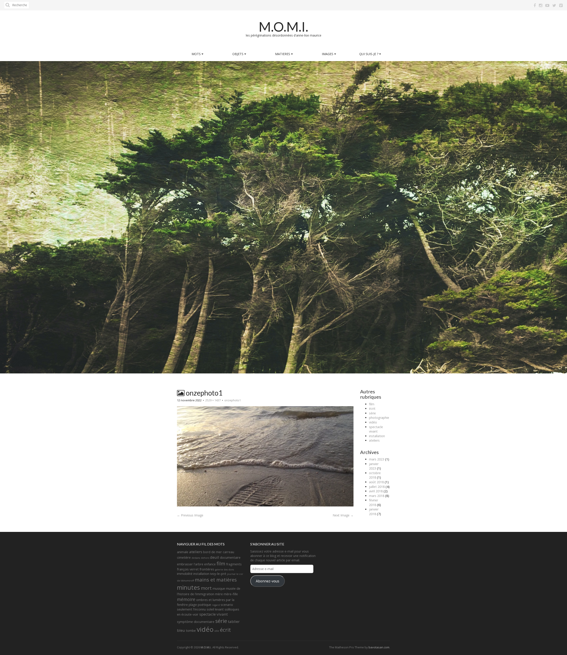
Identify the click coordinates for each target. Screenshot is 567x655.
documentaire (230, 557)
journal (231, 574)
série (372, 413)
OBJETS (238, 54)
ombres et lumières (210, 600)
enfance (210, 564)
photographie (379, 417)
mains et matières (216, 579)
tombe (191, 630)
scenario (227, 605)
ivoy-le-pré (218, 574)
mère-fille (231, 594)
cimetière (184, 557)
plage (193, 605)
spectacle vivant (376, 429)
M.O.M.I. (283, 27)
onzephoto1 (232, 400)
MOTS (197, 54)
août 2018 (376, 482)
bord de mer (212, 552)
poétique (204, 605)
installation (377, 436)
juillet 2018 (377, 487)
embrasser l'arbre (190, 564)
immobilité (184, 574)
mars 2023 (376, 459)
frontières (207, 569)
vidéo (373, 422)
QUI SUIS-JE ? (369, 54)
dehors (205, 557)
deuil (214, 557)
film (371, 404)
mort (206, 588)
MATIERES (283, 54)
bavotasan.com (379, 647)
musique (219, 588)
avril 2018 (376, 491)
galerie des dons (224, 569)
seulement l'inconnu (191, 609)
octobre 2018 (375, 475)
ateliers (374, 440)
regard (216, 605)
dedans (196, 557)
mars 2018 (376, 496)
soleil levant (215, 609)
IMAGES (328, 54)
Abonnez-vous (267, 581)
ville (216, 630)
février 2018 (373, 502)
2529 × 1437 (213, 400)
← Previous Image (190, 515)
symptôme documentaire (195, 622)
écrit (372, 408)
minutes (188, 587)
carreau (228, 552)
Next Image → (343, 515)
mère (219, 594)
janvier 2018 (374, 511)
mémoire (186, 599)
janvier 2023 (374, 466)
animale (182, 552)
